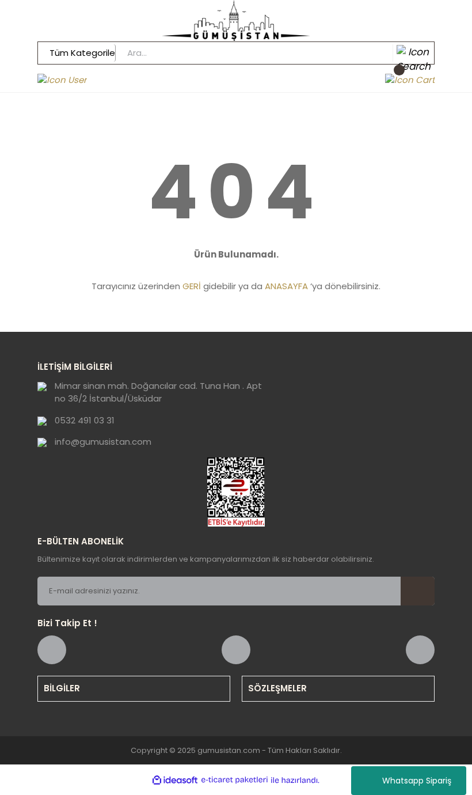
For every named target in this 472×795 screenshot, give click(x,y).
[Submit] (418, 591)
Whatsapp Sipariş (416, 780)
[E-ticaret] (234, 780)
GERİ (191, 286)
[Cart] (410, 79)
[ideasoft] (175, 780)
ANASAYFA (286, 286)
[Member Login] (62, 79)
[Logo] (236, 21)
